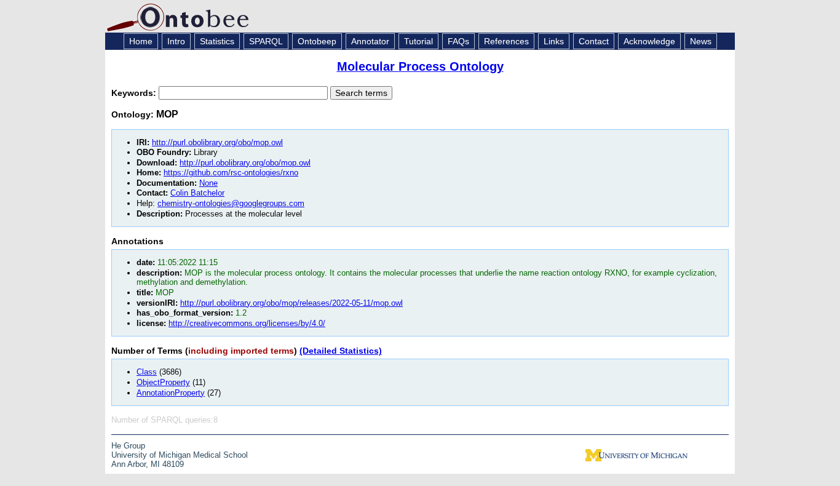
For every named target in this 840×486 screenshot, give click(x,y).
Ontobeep (317, 41)
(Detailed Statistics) (340, 351)
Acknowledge (649, 41)
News (700, 41)
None (208, 183)
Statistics (217, 41)
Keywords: (135, 93)
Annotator (370, 41)
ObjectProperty (163, 382)
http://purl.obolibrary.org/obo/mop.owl (217, 142)
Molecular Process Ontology (420, 66)
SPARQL (266, 41)
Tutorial (418, 41)
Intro (176, 41)
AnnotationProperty (171, 392)
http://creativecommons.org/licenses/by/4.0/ (246, 323)
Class (147, 371)
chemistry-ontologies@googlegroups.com (230, 203)
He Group (128, 445)
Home (141, 41)
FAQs (458, 41)
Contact (594, 41)
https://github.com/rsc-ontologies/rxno (231, 172)
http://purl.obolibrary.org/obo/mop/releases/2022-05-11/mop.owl (291, 303)
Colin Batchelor (197, 192)
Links (554, 41)
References (506, 41)
